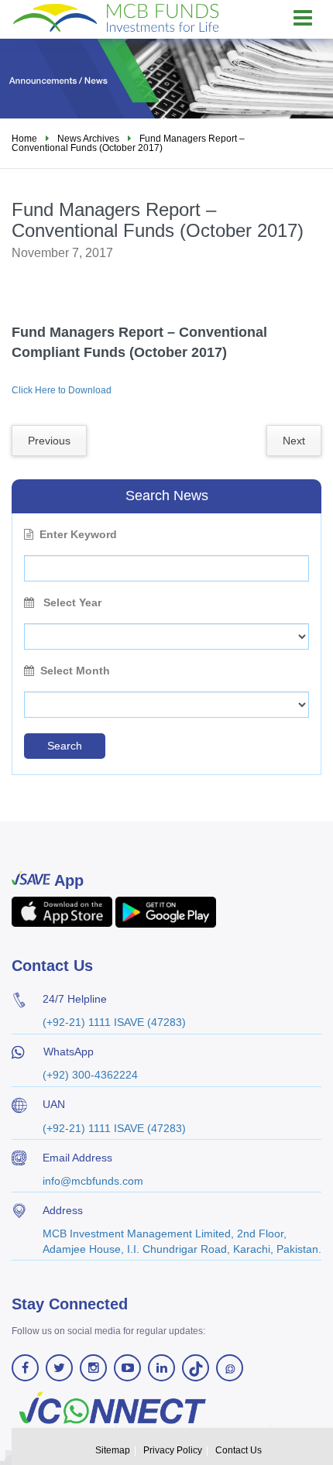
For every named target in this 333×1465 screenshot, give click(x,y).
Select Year (70, 602)
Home (24, 138)
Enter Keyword (78, 534)
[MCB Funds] (116, 17)
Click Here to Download (62, 390)
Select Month (75, 670)
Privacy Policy (172, 1450)
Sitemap (112, 1450)
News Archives (88, 138)
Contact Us (238, 1450)
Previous (49, 440)
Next (294, 440)
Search (64, 745)
